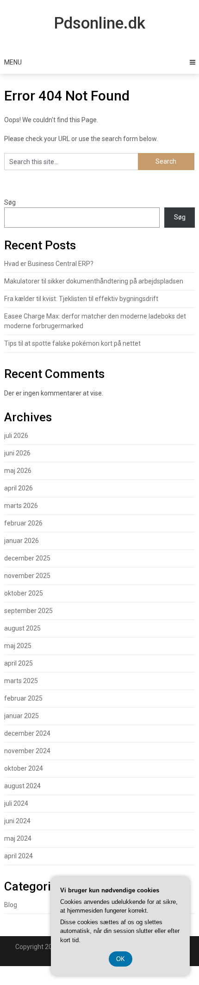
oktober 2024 (23, 768)
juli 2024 (16, 803)
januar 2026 (21, 540)
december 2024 (27, 733)
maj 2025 (17, 645)
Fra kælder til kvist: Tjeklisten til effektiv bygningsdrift (81, 298)
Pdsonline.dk (99, 23)
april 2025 (18, 663)
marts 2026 (21, 505)
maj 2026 (17, 470)
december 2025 (27, 558)
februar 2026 (23, 523)
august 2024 (22, 786)
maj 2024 (17, 838)
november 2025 (27, 575)
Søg (10, 202)
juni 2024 (17, 821)
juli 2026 (16, 435)
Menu (13, 62)
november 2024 (27, 751)
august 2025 (22, 628)
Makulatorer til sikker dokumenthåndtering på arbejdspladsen (93, 281)
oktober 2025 (23, 593)
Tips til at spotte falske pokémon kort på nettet (72, 343)
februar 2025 (23, 698)
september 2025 (28, 610)
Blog (10, 904)
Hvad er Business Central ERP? (48, 263)
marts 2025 (21, 680)
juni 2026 (17, 453)
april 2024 (18, 856)
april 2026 (18, 488)
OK (120, 959)
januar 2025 (21, 716)
